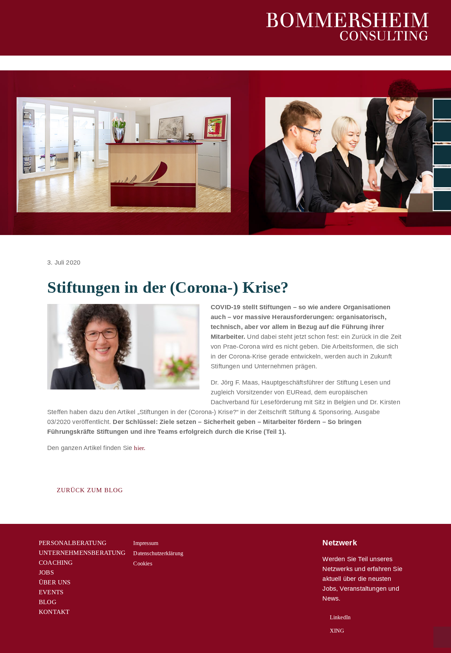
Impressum (145, 543)
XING (336, 631)
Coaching (56, 562)
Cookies (142, 563)
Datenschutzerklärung (158, 553)
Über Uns (54, 582)
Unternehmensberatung (82, 552)
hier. (140, 447)
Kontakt (54, 611)
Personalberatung (72, 542)
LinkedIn (339, 617)
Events (51, 592)
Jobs (46, 572)
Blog (47, 602)
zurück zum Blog (87, 490)
